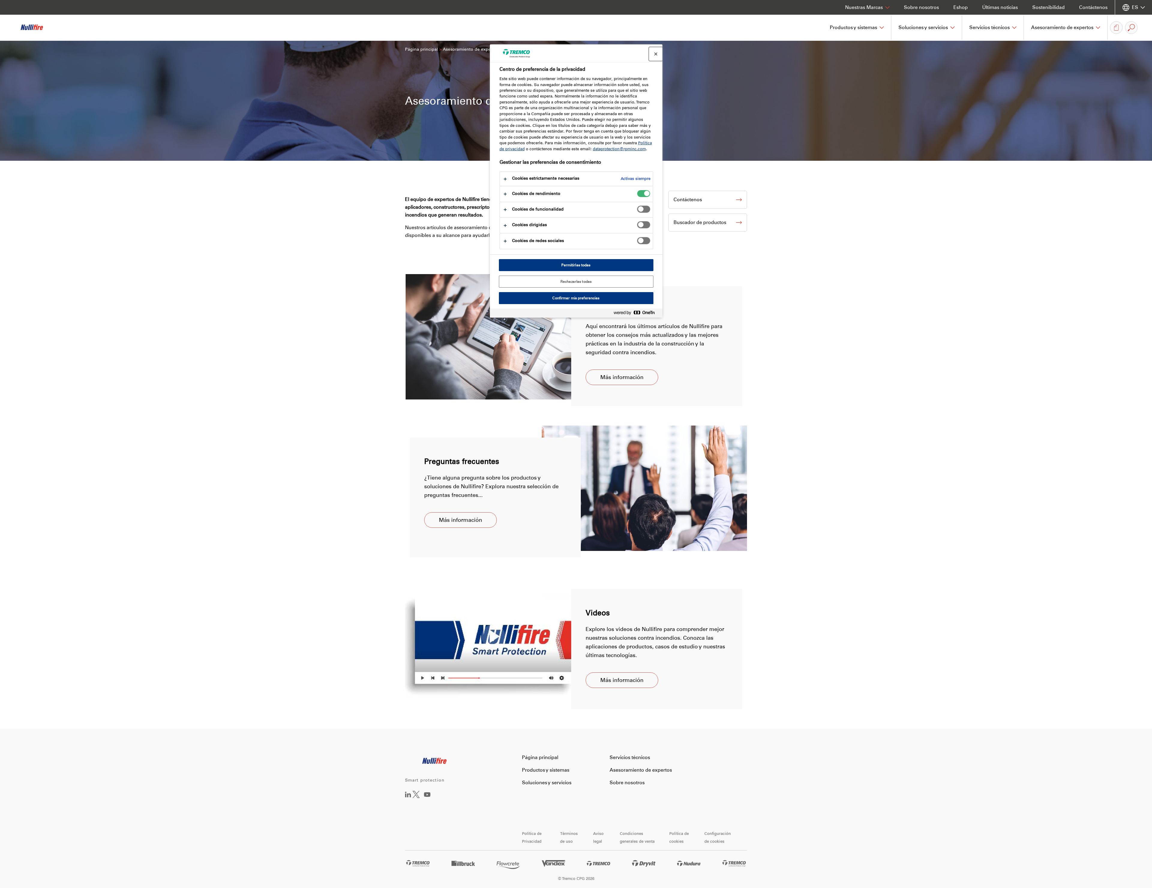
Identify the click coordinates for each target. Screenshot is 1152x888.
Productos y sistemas (545, 770)
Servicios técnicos (630, 757)
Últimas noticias (1000, 7)
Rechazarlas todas (576, 282)
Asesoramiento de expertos (641, 770)
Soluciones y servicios (547, 782)
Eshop (960, 7)
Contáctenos (1093, 7)
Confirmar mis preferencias (575, 298)
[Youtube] (427, 799)
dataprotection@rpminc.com (619, 149)
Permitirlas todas (575, 265)
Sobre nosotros (921, 7)
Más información (622, 377)
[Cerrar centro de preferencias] (655, 54)
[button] (857, 27)
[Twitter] (416, 796)
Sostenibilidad (1048, 7)
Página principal (421, 49)
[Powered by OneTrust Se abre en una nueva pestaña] (636, 314)
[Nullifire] (36, 27)
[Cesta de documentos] (1116, 27)
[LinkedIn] (408, 796)
